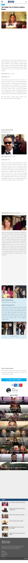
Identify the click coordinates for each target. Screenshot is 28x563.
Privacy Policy (4, 554)
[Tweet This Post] (18, 385)
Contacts (3, 556)
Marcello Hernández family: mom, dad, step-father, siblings (17, 528)
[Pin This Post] (21, 385)
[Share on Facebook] (15, 385)
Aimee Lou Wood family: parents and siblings (17, 514)
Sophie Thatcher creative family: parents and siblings (17, 534)
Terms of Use (4, 552)
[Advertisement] (14, 44)
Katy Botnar (15, 390)
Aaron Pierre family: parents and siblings (16, 521)
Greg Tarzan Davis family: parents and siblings (17, 502)
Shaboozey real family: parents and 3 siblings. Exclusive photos (17, 509)
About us (3, 551)
